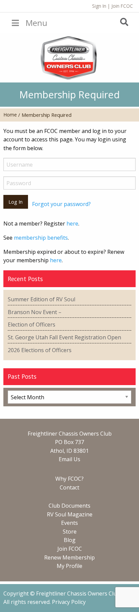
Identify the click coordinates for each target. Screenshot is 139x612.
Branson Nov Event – (34, 312)
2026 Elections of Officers (40, 350)
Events (69, 522)
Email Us (69, 459)
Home (10, 114)
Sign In (99, 6)
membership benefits (41, 237)
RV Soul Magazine (69, 514)
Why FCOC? (69, 478)
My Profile (69, 566)
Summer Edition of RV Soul (41, 299)
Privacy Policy (69, 602)
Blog (70, 540)
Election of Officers (31, 324)
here (72, 223)
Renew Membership (69, 557)
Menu (36, 22)
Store (70, 531)
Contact (69, 487)
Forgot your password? (61, 204)
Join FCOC (122, 6)
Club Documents (69, 505)
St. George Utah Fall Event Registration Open (64, 337)
